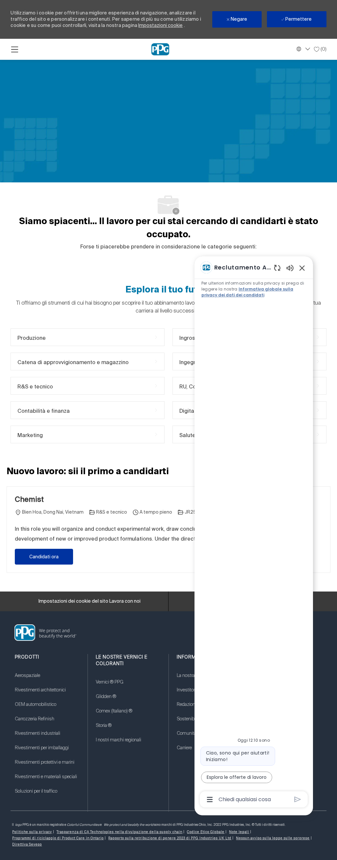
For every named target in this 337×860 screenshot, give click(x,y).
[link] (47, 679)
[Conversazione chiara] (277, 267)
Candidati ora (44, 556)
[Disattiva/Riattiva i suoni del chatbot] (290, 267)
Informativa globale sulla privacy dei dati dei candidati (247, 292)
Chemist (29, 499)
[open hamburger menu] (15, 49)
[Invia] (298, 799)
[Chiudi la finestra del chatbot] (302, 267)
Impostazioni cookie (160, 25)
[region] (253, 533)
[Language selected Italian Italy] (302, 49)
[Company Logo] (160, 49)
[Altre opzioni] (210, 799)
